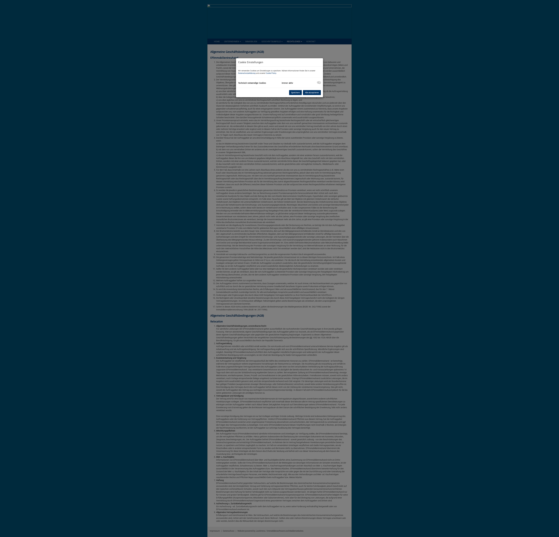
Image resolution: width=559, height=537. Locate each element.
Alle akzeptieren (312, 92)
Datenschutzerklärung (246, 73)
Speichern (295, 92)
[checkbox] (319, 82)
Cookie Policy (271, 73)
